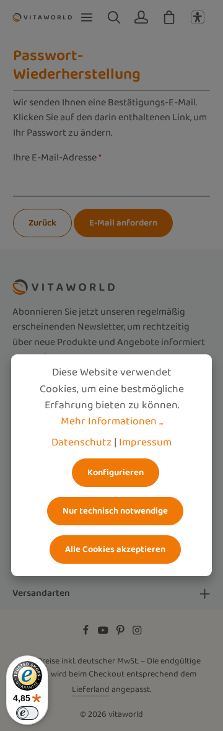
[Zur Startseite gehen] (42, 17)
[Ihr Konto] (141, 17)
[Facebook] (87, 633)
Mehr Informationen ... (112, 421)
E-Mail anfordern (123, 223)
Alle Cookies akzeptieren (115, 549)
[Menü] (86, 17)
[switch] (27, 713)
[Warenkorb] (169, 17)
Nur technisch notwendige (115, 511)
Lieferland (91, 689)
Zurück (42, 223)
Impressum (145, 442)
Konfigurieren (115, 472)
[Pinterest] (121, 633)
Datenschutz (81, 442)
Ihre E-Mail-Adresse (57, 158)
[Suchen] (114, 17)
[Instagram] (137, 633)
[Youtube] (104, 633)
